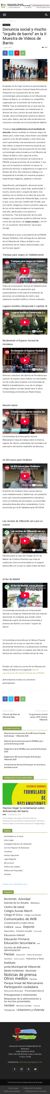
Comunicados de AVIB (20, 919)
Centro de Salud (14, 907)
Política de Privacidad (13, 870)
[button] (4, 14)
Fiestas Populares (11, 855)
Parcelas (33, 979)
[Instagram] (21, 1069)
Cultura (8, 926)
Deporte (28, 926)
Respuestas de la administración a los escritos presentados (22, 1000)
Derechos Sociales (24, 931)
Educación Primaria (16, 939)
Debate (18, 927)
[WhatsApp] (22, 53)
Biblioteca (35, 903)
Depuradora (9, 931)
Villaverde (12, 21)
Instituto (10, 962)
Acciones (10, 898)
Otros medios (16, 978)
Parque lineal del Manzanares (23, 983)
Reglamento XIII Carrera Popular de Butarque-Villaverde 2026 (22, 758)
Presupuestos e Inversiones (20, 994)
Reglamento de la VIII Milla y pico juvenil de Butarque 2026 (25, 750)
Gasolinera (8, 959)
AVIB (4, 814)
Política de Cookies (12, 866)
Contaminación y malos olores (19, 922)
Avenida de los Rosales (16, 902)
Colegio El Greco (13, 914)
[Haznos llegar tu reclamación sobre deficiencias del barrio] (25, 794)
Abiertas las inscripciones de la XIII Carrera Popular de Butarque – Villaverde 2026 (25, 734)
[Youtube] (35, 1069)
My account (9, 863)
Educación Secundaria (19, 943)
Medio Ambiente (14, 970)
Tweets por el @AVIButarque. (15, 884)
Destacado (38, 931)
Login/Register (10, 859)
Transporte (9, 1010)
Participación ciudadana (21, 987)
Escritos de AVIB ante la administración (16, 949)
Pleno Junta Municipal (13, 991)
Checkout (8, 851)
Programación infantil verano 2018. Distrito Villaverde (38, 717)
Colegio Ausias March (18, 910)
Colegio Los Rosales (32, 915)
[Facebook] (5, 53)
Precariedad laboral (34, 991)
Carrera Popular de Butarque (16, 847)
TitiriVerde (36, 1006)
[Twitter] (11, 53)
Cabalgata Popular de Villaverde (18, 844)
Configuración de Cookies (35, 1091)
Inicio (4, 21)
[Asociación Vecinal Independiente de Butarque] (25, 5)
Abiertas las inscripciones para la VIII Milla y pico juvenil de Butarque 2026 (23, 742)
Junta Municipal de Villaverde (22, 966)
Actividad (24, 899)
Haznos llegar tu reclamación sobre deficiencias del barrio (23, 809)
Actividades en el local (13, 836)
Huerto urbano (19, 959)
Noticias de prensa (20, 974)
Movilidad (31, 970)
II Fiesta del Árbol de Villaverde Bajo (11, 715)
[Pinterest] (16, 53)
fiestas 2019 (20, 955)
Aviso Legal (9, 840)
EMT (38, 943)
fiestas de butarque (34, 955)
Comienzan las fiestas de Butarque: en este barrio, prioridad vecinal (25, 766)
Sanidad (9, 1005)
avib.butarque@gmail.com (30, 1062)
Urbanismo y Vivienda (30, 1009)
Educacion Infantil (14, 935)
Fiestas (9, 954)
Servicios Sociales (24, 1005)
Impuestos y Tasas (35, 958)
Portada (7, 874)
